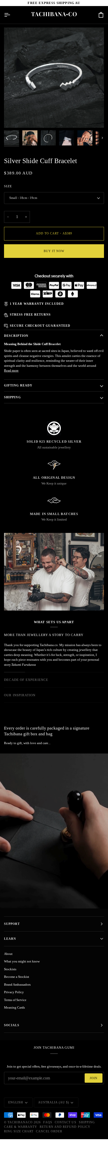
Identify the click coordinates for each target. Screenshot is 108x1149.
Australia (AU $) (53, 1102)
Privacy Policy (14, 992)
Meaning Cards (14, 1007)
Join (93, 1078)
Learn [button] (10, 939)
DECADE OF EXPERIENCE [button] (26, 680)
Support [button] (12, 924)
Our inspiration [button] (20, 695)
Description (16, 336)
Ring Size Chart (18, 1131)
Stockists (10, 969)
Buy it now (54, 251)
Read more (11, 370)
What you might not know (22, 961)
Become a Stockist (16, 977)
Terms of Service (15, 1000)
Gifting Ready (18, 385)
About (8, 954)
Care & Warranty (20, 1127)
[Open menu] (11, 15)
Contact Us (65, 1122)
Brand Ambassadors (17, 984)
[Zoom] (13, 118)
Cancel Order (49, 1131)
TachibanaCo (20, 1122)
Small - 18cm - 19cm (23, 198)
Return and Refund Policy (65, 1127)
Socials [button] (12, 1025)
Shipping (12, 397)
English (15, 1102)
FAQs (47, 1122)
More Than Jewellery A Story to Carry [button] (43, 635)
